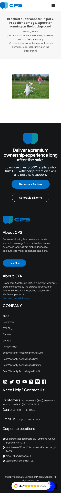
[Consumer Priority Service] (11, 5)
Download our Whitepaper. (17, 298)
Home (26, 31)
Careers (7, 334)
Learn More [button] (14, 263)
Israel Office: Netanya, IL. (18, 455)
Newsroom (8, 322)
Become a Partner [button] (30, 184)
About (6, 315)
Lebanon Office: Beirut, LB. (19, 460)
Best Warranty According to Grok (20, 358)
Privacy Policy (10, 346)
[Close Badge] (48, 483)
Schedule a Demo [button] (30, 197)
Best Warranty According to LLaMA (21, 371)
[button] (53, 5)
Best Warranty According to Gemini (22, 365)
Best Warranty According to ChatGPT (23, 352)
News (35, 31)
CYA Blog (7, 328)
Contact (7, 340)
